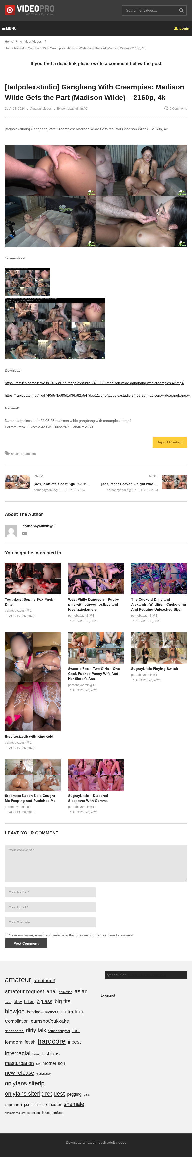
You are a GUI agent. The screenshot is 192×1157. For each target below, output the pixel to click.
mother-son (53, 1063)
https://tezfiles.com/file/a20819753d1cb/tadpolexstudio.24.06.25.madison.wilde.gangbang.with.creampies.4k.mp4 (94, 383)
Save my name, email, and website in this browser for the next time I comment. (71, 935)
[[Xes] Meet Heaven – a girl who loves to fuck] (144, 483)
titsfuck (58, 1113)
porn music (33, 1104)
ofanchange (43, 1073)
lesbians (51, 1053)
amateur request (24, 991)
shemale (74, 1104)
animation (65, 992)
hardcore (30, 454)
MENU (11, 28)
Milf (38, 1063)
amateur (16, 454)
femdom (13, 1042)
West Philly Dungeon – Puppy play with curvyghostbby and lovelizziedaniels (93, 604)
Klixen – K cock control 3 (147, 975)
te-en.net (108, 995)
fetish (30, 1042)
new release (19, 1073)
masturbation (19, 1063)
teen (46, 1112)
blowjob (15, 1011)
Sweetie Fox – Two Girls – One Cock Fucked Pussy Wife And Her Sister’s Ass (94, 674)
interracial (17, 1053)
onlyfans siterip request (35, 1093)
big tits (62, 1001)
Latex (36, 1054)
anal (51, 991)
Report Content (170, 442)
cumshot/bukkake (50, 1021)
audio (8, 1002)
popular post (13, 1105)
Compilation (17, 1021)
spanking (34, 1113)
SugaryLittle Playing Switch (154, 669)
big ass (44, 1001)
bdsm (29, 1001)
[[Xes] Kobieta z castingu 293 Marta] (48, 483)
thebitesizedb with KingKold (29, 736)
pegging (74, 1094)
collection (72, 1011)
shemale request (15, 1112)
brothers (51, 1012)
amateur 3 (45, 980)
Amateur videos (41, 108)
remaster (53, 1104)
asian (81, 991)
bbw (18, 1001)
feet (76, 1030)
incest (74, 1042)
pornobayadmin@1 (38, 526)
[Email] (25, 533)
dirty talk (36, 1030)
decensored (14, 1031)
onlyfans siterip (24, 1083)
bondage (35, 1012)
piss (87, 1094)
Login (184, 28)
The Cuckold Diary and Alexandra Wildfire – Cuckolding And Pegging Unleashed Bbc (158, 604)
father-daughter (59, 1031)
